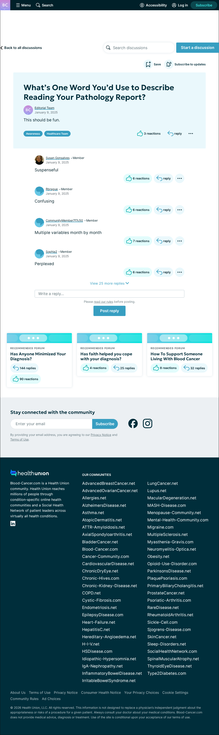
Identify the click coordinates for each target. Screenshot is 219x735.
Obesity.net (158, 556)
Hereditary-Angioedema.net (109, 636)
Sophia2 (51, 251)
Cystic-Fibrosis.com (101, 600)
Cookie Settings (175, 692)
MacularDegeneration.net (171, 497)
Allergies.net (94, 497)
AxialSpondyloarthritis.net (107, 534)
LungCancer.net (162, 483)
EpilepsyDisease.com (102, 614)
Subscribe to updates (190, 64)
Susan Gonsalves (58, 158)
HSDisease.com (97, 651)
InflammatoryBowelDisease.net (112, 673)
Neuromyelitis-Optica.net (171, 549)
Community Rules (24, 699)
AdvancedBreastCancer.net (108, 483)
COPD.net (91, 593)
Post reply (109, 311)
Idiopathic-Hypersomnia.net (109, 658)
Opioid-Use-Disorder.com (172, 563)
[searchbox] (144, 48)
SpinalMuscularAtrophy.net (173, 658)
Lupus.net (156, 490)
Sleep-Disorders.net (166, 644)
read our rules (103, 301)
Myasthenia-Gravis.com (170, 541)
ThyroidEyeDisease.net (169, 666)
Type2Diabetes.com (166, 673)
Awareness (33, 133)
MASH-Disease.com (166, 505)
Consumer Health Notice (101, 692)
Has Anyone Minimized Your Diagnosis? (38, 356)
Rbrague (52, 189)
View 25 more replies (108, 283)
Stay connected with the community (52, 412)
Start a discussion (197, 47)
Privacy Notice (101, 435)
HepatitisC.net (96, 629)
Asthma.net (93, 512)
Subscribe (204, 5)
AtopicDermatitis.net (102, 519)
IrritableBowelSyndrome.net (109, 680)
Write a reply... (51, 293)
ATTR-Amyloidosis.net (103, 527)
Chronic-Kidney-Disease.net (109, 585)
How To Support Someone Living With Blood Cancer (177, 356)
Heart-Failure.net (98, 622)
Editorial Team (44, 108)
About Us (17, 692)
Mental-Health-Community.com (178, 519)
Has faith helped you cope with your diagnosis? (106, 356)
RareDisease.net (163, 607)
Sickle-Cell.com (162, 622)
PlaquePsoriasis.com (167, 578)
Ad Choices (51, 699)
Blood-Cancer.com (100, 549)
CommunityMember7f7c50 (64, 220)
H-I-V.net (90, 644)
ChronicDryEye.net (100, 571)
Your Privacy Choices (141, 692)
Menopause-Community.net (174, 512)
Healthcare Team (57, 133)
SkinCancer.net (161, 636)
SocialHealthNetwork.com (172, 651)
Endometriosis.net (99, 607)
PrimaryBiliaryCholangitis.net (175, 585)
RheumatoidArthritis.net (170, 614)
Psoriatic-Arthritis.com (169, 600)
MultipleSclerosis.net (167, 534)
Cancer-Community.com (105, 556)
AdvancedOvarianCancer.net (110, 490)
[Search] (108, 48)
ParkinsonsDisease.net (169, 571)
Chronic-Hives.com (100, 578)
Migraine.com (160, 527)
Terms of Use (19, 439)
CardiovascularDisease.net (108, 563)
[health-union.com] (29, 474)
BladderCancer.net (100, 541)
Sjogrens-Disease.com (169, 629)
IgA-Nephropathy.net (102, 666)
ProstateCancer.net (166, 593)
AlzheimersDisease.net (104, 505)
